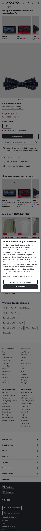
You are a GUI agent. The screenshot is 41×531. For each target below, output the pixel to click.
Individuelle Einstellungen (20, 282)
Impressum (29, 276)
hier (18, 271)
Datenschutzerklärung (18, 276)
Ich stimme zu (20, 286)
